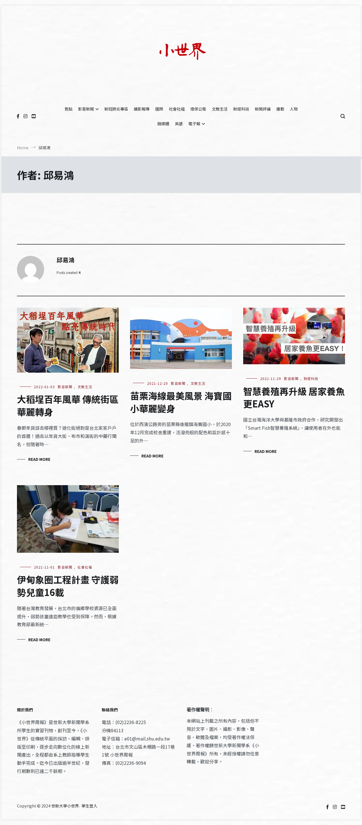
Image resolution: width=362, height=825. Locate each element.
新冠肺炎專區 (116, 109)
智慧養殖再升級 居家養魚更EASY (294, 397)
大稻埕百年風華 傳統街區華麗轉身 (67, 405)
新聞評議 (263, 109)
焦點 (68, 109)
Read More (39, 459)
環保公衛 (198, 109)
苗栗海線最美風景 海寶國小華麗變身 (181, 402)
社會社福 (177, 109)
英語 (179, 123)
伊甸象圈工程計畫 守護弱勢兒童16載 (67, 586)
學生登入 (89, 806)
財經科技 (241, 109)
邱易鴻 (65, 260)
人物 (294, 109)
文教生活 (220, 109)
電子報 (194, 123)
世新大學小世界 (65, 806)
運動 (280, 109)
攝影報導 (142, 109)
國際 (159, 109)
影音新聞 (86, 109)
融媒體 (163, 123)
